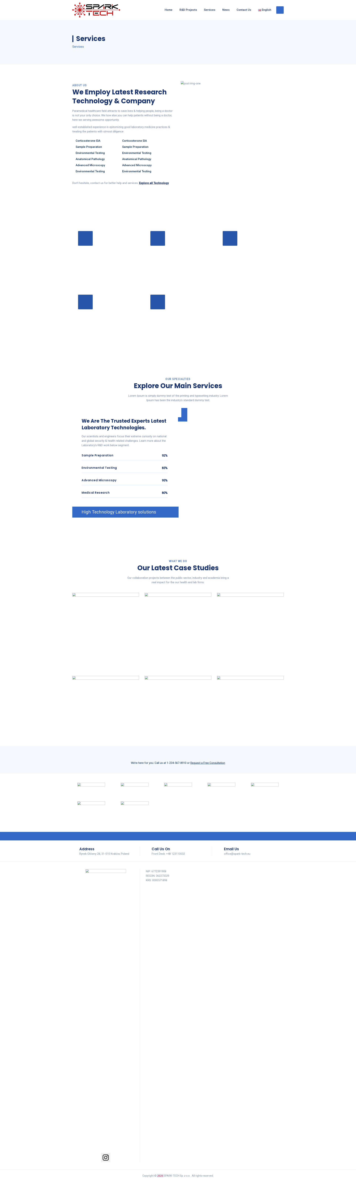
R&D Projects (188, 9)
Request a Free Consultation (207, 763)
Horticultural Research (107, 662)
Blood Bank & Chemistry (252, 745)
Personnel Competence (107, 745)
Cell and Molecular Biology (252, 662)
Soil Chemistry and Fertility (179, 662)
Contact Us (244, 9)
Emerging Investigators (180, 745)
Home (168, 9)
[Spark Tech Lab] (96, 10)
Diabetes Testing (187, 238)
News (226, 9)
